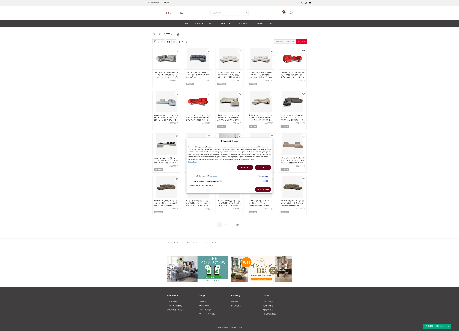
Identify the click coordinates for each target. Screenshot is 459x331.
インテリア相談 (205, 310)
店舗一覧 (202, 302)
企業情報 (234, 302)
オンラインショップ (183, 242)
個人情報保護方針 (270, 314)
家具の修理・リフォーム (176, 310)
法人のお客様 (236, 306)
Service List (213, 176)
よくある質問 (268, 302)
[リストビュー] (173, 41)
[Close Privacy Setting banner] (269, 141)
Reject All (245, 167)
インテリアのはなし (174, 306)
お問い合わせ (268, 306)
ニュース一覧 (172, 302)
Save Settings (263, 189)
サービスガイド (205, 306)
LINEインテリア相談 (207, 314)
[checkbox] (265, 181)
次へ (238, 225)
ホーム (169, 242)
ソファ (198, 242)
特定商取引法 (268, 310)
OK (263, 167)
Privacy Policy (192, 162)
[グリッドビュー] (168, 41)
